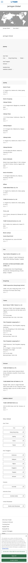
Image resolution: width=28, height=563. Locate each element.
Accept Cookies (14, 560)
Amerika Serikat (14, 496)
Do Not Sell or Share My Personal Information (14, 551)
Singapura (14, 468)
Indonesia (14, 455)
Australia (14, 486)
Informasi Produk (6, 520)
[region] (14, 548)
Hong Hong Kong (12, 58)
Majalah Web (5, 526)
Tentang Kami (6, 524)
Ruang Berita (5, 529)
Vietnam (5, 63)
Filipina (14, 463)
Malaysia (14, 459)
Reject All (14, 556)
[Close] (26, 536)
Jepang (5, 46)
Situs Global (15, 28)
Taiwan (21, 58)
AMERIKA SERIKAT (7, 69)
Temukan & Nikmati (7, 522)
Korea (14, 440)
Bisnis (3, 533)
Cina (4, 58)
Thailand (14, 472)
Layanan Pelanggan (7, 531)
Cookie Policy (5, 548)
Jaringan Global (6, 28)
